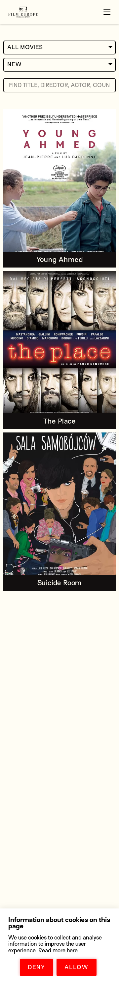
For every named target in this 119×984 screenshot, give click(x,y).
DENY (36, 967)
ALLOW (76, 967)
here (71, 950)
